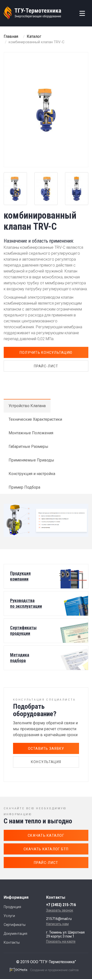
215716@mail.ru (59, 919)
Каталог (34, 36)
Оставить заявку (46, 748)
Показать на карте (61, 941)
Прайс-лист (46, 366)
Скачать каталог (46, 835)
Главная (11, 36)
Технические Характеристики (35, 419)
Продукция (12, 907)
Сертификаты (15, 925)
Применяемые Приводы (31, 460)
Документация (15, 934)
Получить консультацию (46, 352)
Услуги (9, 916)
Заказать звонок (59, 910)
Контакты (12, 942)
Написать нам (57, 924)
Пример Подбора (24, 487)
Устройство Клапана (27, 405)
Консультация (46, 762)
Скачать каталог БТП (46, 849)
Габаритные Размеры (28, 446)
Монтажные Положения (31, 433)
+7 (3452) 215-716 (61, 904)
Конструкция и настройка (32, 473)
